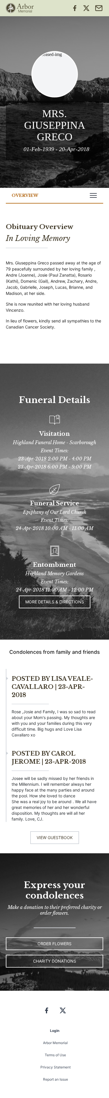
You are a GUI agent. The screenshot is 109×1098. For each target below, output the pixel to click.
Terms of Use (55, 1055)
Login (54, 1030)
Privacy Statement (55, 1067)
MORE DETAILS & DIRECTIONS (54, 601)
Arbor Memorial (55, 1043)
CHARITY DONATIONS (54, 961)
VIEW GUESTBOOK (55, 837)
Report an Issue (55, 1079)
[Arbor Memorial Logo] (20, 8)
